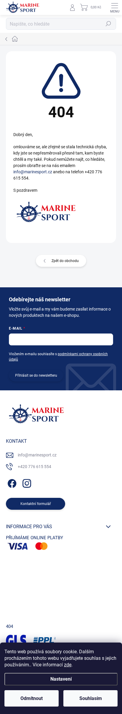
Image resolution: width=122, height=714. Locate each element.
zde (67, 665)
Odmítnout (31, 698)
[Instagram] (26, 482)
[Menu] (114, 7)
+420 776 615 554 (34, 466)
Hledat (108, 24)
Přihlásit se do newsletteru (36, 375)
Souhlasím (90, 698)
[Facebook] (11, 482)
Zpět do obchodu (65, 261)
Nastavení (61, 679)
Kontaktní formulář (35, 504)
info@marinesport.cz (32, 171)
